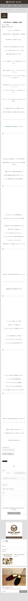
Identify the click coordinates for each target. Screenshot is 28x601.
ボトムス (22, 418)
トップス (22, 274)
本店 (4, 5)
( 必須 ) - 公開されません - (9, 488)
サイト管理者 (6, 24)
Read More (23, 591)
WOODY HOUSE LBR (7, 26)
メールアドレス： (6, 447)
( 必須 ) (5, 484)
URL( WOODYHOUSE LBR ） (14, 440)
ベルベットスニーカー (6, 587)
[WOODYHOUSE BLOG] (14, 2)
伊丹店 (15, 5)
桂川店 (20, 5)
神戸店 (9, 5)
